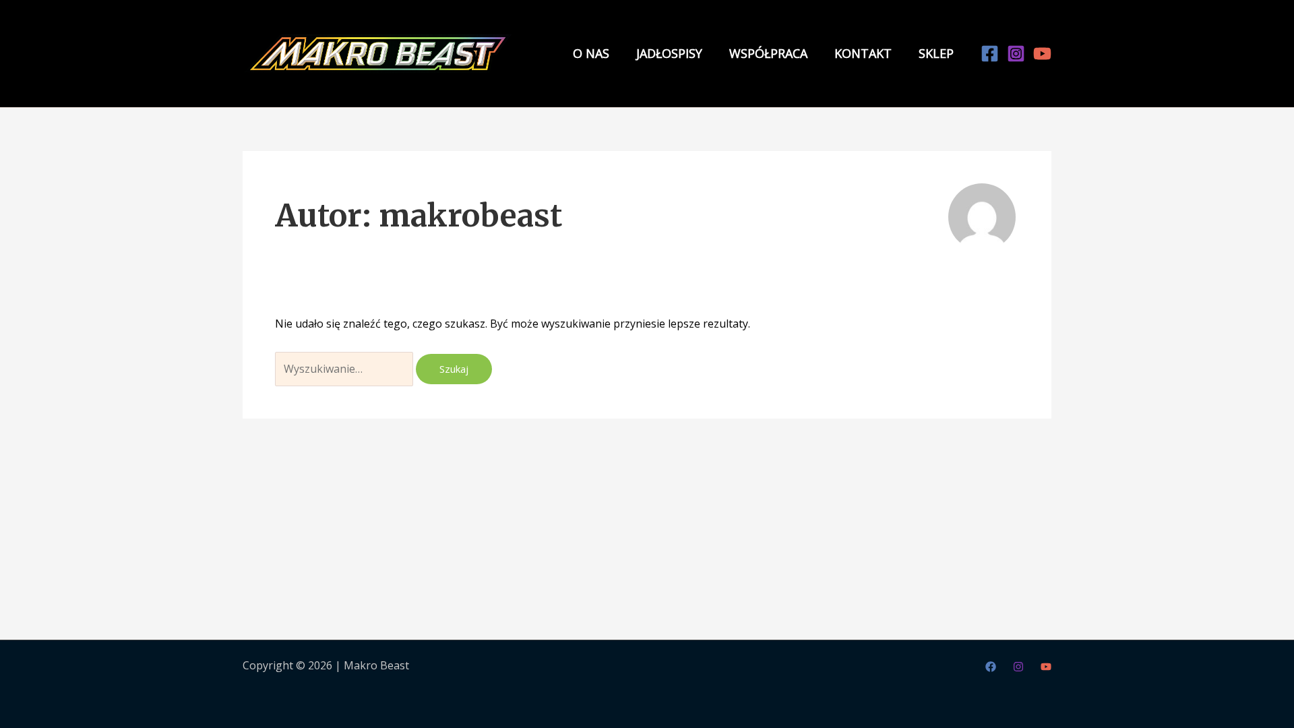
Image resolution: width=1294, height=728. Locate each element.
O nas (591, 53)
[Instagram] (1016, 53)
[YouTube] (1042, 53)
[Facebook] (990, 53)
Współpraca (768, 53)
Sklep (936, 53)
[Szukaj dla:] (345, 368)
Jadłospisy (669, 53)
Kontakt (863, 53)
